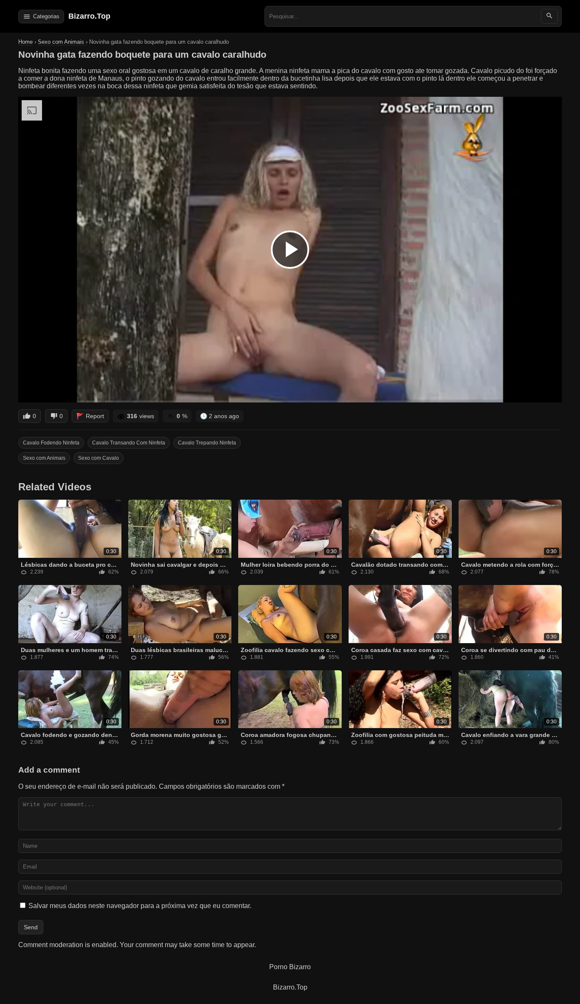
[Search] (549, 16)
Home (25, 42)
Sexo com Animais (62, 42)
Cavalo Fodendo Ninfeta (51, 443)
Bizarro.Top (89, 16)
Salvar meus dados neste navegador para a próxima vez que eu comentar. (139, 905)
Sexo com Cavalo (98, 458)
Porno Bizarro (290, 966)
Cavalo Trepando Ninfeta (207, 443)
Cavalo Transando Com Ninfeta (128, 443)
